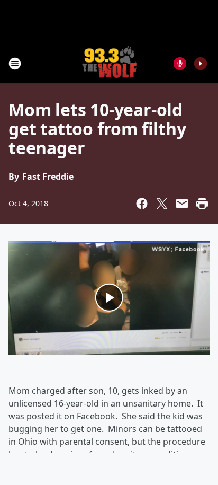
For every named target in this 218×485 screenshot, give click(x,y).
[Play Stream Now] (200, 63)
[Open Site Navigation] (14, 63)
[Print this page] (202, 203)
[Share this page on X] (162, 203)
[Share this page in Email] (182, 203)
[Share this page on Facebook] (141, 203)
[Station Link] (109, 63)
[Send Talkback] (180, 63)
